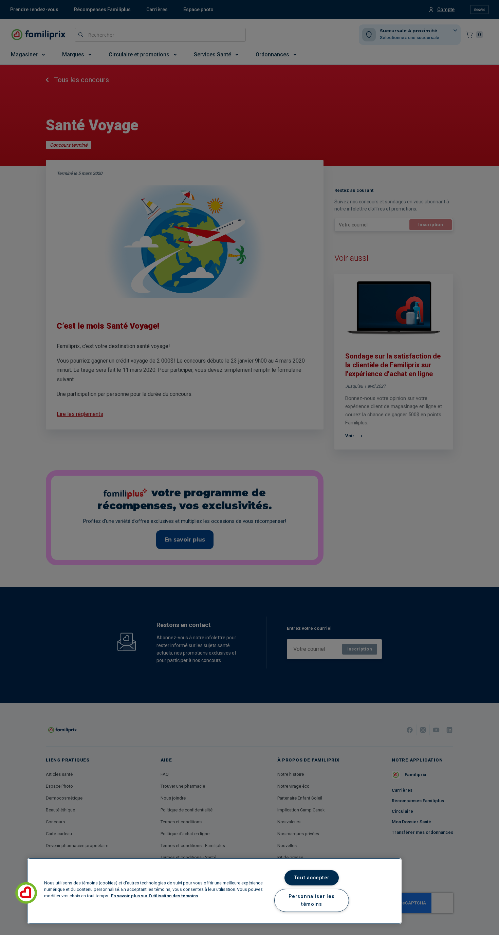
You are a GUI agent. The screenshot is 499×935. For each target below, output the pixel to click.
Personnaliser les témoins (311, 900)
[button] (26, 893)
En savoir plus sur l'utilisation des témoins (154, 895)
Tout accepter (312, 878)
